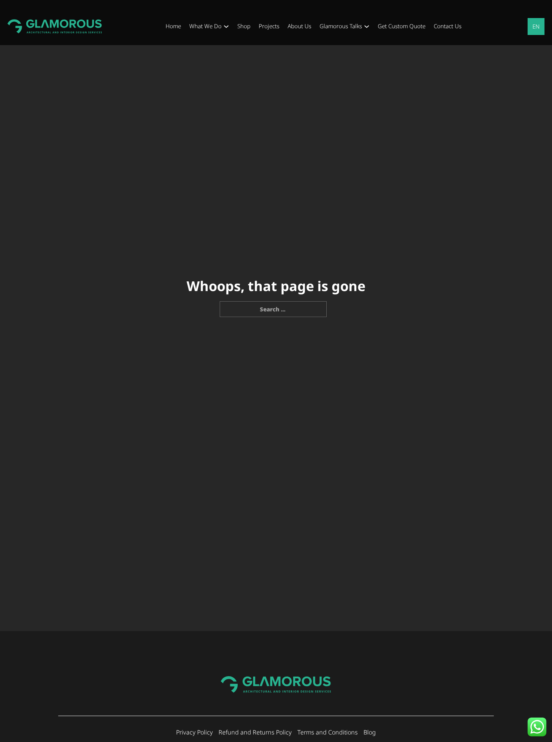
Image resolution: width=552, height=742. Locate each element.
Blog (369, 732)
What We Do (205, 26)
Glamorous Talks (341, 26)
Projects (269, 26)
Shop (243, 26)
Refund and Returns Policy (255, 732)
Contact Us (448, 26)
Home (173, 26)
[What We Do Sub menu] (226, 26)
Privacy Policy (194, 732)
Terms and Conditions (327, 732)
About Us (299, 26)
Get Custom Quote (401, 26)
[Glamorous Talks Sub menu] (367, 26)
